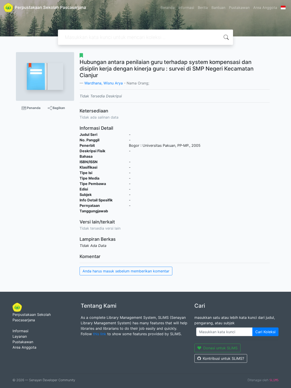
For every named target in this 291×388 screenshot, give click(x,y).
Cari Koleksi (265, 332)
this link (99, 334)
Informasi (186, 7)
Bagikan (58, 108)
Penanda (33, 108)
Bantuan (218, 7)
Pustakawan (239, 7)
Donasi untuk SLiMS (220, 348)
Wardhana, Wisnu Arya (103, 83)
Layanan (20, 336)
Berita (203, 7)
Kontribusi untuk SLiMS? (223, 358)
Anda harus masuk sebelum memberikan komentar (126, 271)
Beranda (168, 7)
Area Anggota (265, 7)
